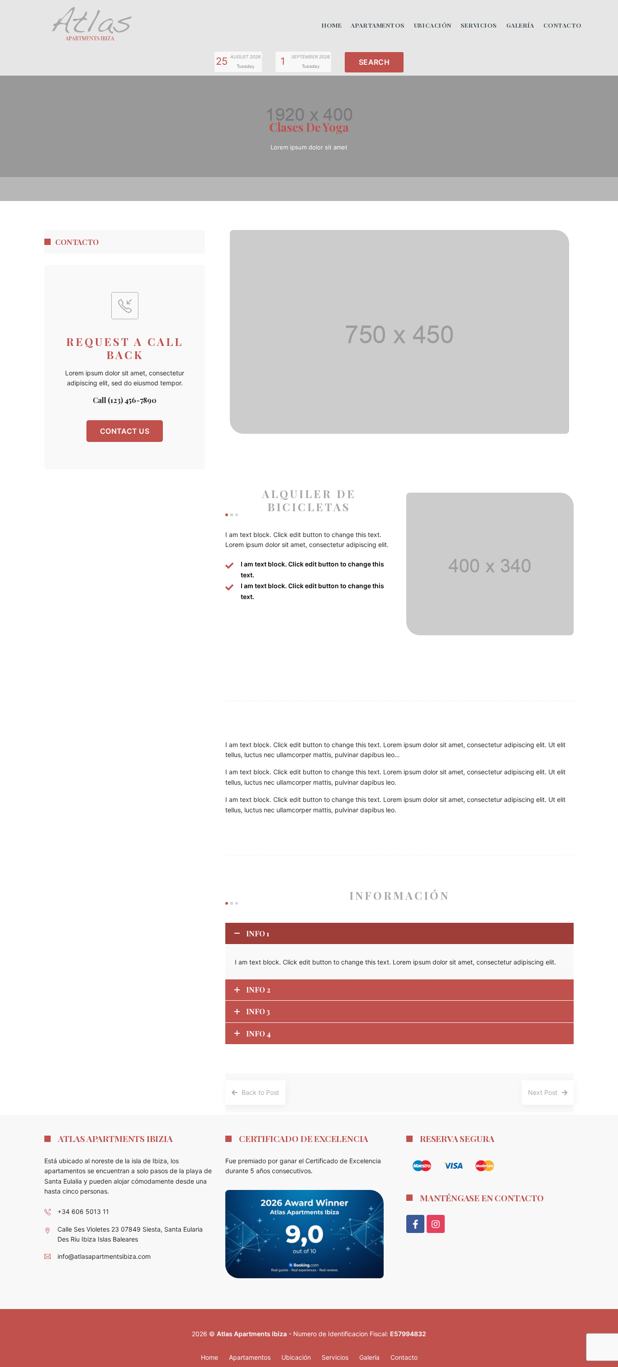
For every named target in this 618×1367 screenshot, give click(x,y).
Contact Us (124, 431)
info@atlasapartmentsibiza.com (104, 1256)
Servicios (479, 25)
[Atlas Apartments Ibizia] (91, 24)
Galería (520, 25)
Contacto (562, 25)
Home (332, 25)
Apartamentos (378, 25)
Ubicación (433, 25)
